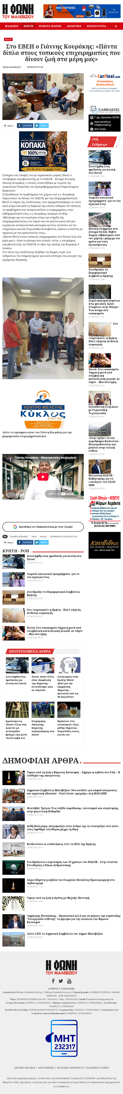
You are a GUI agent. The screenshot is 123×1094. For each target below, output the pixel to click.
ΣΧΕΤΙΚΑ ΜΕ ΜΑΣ (24, 1067)
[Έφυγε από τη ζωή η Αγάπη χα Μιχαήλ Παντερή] (13, 903)
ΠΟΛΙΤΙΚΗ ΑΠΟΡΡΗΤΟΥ (70, 1067)
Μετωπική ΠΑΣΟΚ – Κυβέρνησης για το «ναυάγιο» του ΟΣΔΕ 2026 (102, 480)
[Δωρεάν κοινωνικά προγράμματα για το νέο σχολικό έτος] (13, 579)
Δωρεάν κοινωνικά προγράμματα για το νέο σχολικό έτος (53, 575)
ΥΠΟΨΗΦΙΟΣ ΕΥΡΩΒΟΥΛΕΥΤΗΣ (63, 536)
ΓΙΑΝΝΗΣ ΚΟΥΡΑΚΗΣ (19, 536)
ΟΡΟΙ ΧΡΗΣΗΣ (46, 1067)
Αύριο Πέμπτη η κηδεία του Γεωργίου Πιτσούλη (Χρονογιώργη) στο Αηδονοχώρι (71, 881)
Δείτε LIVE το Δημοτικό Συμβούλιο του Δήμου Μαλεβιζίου (65, 933)
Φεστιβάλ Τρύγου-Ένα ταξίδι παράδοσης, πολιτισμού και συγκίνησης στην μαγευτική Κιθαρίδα (72, 809)
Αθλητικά (74, 26)
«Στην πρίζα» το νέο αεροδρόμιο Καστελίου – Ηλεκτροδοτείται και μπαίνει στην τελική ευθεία (105, 444)
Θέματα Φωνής (50, 26)
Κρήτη (28, 26)
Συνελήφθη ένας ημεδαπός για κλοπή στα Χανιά (54, 557)
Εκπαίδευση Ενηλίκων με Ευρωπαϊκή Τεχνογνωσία (103, 410)
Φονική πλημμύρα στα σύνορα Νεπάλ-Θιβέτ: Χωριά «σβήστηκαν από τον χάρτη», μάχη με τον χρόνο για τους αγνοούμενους (104, 236)
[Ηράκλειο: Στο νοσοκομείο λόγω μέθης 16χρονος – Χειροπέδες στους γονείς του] (68, 710)
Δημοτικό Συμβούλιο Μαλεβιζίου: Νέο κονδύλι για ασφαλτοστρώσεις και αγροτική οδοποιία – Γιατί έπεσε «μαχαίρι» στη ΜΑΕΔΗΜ (72, 791)
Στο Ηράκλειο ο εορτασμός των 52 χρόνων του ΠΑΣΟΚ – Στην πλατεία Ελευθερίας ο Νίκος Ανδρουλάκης (72, 863)
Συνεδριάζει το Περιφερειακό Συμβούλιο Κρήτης (53, 593)
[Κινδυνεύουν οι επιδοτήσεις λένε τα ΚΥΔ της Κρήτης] (13, 849)
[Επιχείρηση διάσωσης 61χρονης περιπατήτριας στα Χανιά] (43, 710)
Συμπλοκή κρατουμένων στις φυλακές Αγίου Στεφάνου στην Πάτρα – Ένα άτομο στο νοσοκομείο (104, 307)
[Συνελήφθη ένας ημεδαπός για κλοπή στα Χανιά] (13, 561)
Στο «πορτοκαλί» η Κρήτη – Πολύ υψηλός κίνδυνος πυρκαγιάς (54, 611)
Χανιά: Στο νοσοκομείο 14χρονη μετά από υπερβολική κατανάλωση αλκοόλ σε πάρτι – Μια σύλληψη (54, 631)
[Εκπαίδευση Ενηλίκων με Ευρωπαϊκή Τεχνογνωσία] (100, 398)
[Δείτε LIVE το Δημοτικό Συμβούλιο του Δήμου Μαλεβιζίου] (13, 939)
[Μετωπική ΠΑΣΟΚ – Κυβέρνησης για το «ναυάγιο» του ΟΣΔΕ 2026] (100, 466)
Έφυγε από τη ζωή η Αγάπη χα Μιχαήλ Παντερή (58, 898)
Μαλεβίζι (11, 26)
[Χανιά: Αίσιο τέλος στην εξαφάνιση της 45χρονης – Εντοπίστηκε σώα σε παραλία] (43, 665)
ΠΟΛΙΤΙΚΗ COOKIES (97, 1067)
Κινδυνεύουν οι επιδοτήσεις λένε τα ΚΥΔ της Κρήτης (61, 844)
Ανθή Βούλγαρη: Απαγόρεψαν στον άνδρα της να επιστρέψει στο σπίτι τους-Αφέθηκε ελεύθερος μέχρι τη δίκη (73, 827)
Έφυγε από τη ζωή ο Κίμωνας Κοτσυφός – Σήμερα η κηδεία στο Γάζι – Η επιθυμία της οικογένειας (73, 774)
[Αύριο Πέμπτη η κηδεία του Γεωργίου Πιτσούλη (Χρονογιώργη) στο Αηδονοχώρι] (13, 885)
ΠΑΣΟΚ (43, 536)
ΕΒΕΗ (34, 536)
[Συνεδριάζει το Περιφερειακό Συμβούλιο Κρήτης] (13, 597)
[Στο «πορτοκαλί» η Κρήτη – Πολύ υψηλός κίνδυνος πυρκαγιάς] (13, 615)
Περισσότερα (96, 26)
